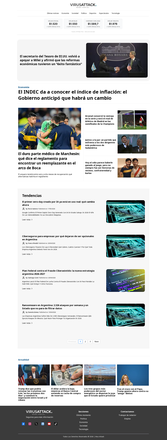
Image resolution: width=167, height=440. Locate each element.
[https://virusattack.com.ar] (83, 5)
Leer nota (26, 219)
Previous (72, 341)
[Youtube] (49, 424)
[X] (36, 424)
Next (97, 341)
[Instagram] (30, 424)
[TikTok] (55, 424)
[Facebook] (23, 424)
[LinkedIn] (43, 424)
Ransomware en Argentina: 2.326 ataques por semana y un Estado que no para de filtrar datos (55, 307)
